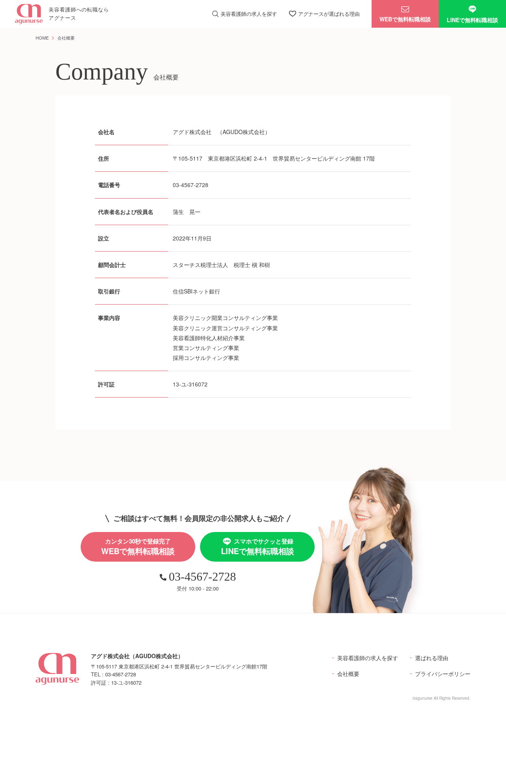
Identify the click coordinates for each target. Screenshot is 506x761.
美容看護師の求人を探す (367, 658)
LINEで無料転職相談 (472, 20)
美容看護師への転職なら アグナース (79, 13)
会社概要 (348, 674)
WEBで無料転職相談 (405, 19)
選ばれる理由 (431, 658)
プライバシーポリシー (442, 674)
